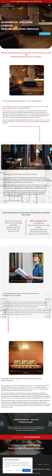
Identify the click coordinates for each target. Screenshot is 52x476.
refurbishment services (43, 120)
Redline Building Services (9, 110)
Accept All (26, 470)
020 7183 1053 (30, 445)
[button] (49, 5)
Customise (8, 470)
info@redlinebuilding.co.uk (29, 448)
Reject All (17, 470)
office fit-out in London (27, 387)
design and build (35, 389)
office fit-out (31, 120)
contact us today (19, 312)
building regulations (14, 305)
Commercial (33, 464)
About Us (46, 464)
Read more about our (26, 437)
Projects (40, 464)
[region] (17, 465)
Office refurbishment (38, 221)
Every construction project (10, 302)
